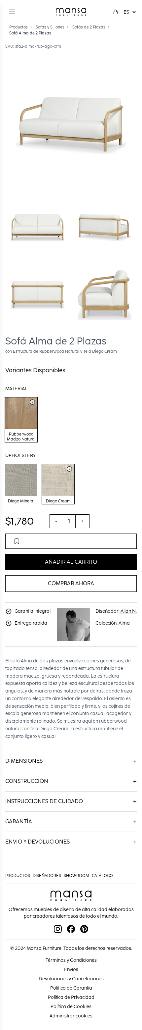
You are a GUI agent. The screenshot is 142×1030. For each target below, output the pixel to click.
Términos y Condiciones (71, 960)
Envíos (71, 969)
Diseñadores (47, 875)
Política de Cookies (71, 1006)
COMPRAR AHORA (71, 583)
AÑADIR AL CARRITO (71, 562)
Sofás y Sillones (50, 27)
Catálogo (102, 875)
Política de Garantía (71, 988)
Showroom (76, 875)
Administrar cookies (71, 1016)
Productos (18, 27)
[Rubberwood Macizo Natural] (32, 402)
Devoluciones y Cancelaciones (71, 979)
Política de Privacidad (71, 997)
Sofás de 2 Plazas (88, 27)
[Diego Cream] (69, 469)
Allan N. (129, 611)
